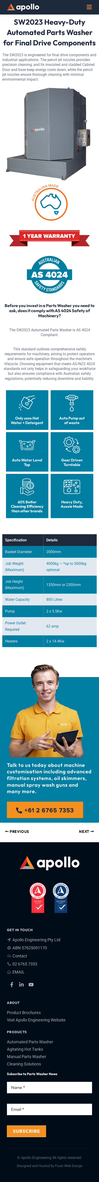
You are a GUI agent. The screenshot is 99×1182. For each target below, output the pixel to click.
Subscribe (26, 1131)
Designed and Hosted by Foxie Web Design (49, 1166)
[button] (89, 7)
